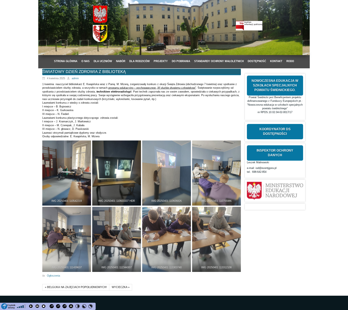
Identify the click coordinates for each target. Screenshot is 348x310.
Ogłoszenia (53, 275)
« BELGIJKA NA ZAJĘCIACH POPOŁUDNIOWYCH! (76, 287)
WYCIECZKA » (120, 287)
